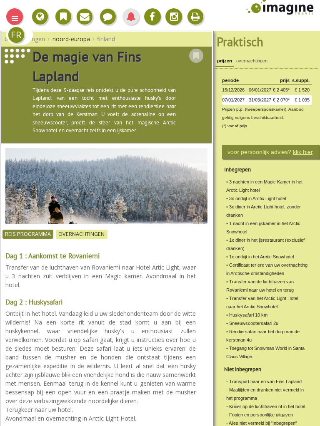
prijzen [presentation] (224, 60)
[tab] (224, 61)
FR (16, 34)
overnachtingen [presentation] (252, 60)
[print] (195, 16)
